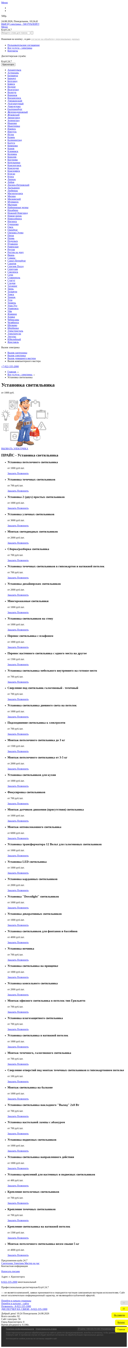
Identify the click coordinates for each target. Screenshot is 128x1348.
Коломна (12, 154)
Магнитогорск (15, 193)
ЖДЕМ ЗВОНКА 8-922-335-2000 (19, 1309)
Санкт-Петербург (16, 260)
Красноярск (13, 171)
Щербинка (13, 328)
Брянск (11, 84)
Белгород (12, 81)
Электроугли (14, 333)
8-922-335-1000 (9, 1282)
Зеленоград (13, 120)
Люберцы (12, 190)
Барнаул (11, 78)
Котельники (13, 162)
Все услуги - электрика (19, 48)
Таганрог (12, 286)
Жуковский (13, 114)
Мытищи (12, 204)
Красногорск (14, 165)
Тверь (10, 288)
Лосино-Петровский (18, 185)
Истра (10, 134)
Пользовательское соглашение (23, 45)
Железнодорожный (17, 112)
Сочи (10, 274)
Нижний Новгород (17, 213)
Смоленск (12, 272)
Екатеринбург (14, 109)
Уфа (9, 311)
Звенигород (13, 117)
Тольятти (12, 291)
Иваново (12, 123)
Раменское (13, 246)
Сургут (11, 280)
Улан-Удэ (12, 305)
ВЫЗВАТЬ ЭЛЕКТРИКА (14, 448)
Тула (9, 300)
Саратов (11, 263)
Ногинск (12, 221)
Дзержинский (14, 100)
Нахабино (12, 210)
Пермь (10, 238)
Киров (10, 148)
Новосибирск (14, 218)
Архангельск (14, 70)
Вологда (11, 92)
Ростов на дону (15, 252)
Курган (11, 173)
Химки (11, 317)
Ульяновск (13, 308)
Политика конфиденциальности (20, 1329)
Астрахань (13, 72)
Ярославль (13, 342)
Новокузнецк (14, 216)
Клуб (6, 61)
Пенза (10, 235)
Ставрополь (13, 277)
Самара (11, 258)
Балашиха (12, 75)
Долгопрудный (15, 103)
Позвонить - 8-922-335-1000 (16, 1306)
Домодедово (14, 106)
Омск (10, 227)
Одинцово (13, 224)
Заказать (12, 473)
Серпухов (12, 269)
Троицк (11, 297)
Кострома (12, 159)
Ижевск (11, 129)
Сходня (11, 283)
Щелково (12, 325)
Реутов (11, 249)
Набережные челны (17, 207)
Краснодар (13, 168)
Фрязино (12, 314)
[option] (67, 70)
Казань (11, 137)
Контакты (12, 50)
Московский (14, 199)
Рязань (10, 255)
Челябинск (13, 322)
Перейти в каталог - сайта (15, 1303)
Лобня (10, 182)
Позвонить (23, 473)
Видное (11, 86)
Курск (10, 176)
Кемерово (12, 145)
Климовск (12, 151)
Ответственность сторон (46, 1329)
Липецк (11, 179)
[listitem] (7, 1263)
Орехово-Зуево (15, 232)
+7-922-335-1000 (10, 366)
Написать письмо (10, 1271)
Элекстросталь (15, 331)
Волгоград (13, 89)
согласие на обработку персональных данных (55, 39)
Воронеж (12, 95)
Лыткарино (13, 187)
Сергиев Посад (15, 266)
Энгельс (11, 336)
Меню (4, 2)
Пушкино (12, 244)
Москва (11, 196)
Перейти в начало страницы (16, 1300)
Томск (10, 294)
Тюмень (11, 302)
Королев (11, 157)
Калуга (11, 143)
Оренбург (12, 230)
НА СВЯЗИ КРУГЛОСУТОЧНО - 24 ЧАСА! (25, 24)
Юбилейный (14, 339)
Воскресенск (14, 98)
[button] (119, 1315)
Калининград (14, 140)
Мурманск (13, 201)
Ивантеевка (13, 126)
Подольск (12, 241)
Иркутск (12, 131)
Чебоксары (13, 319)
